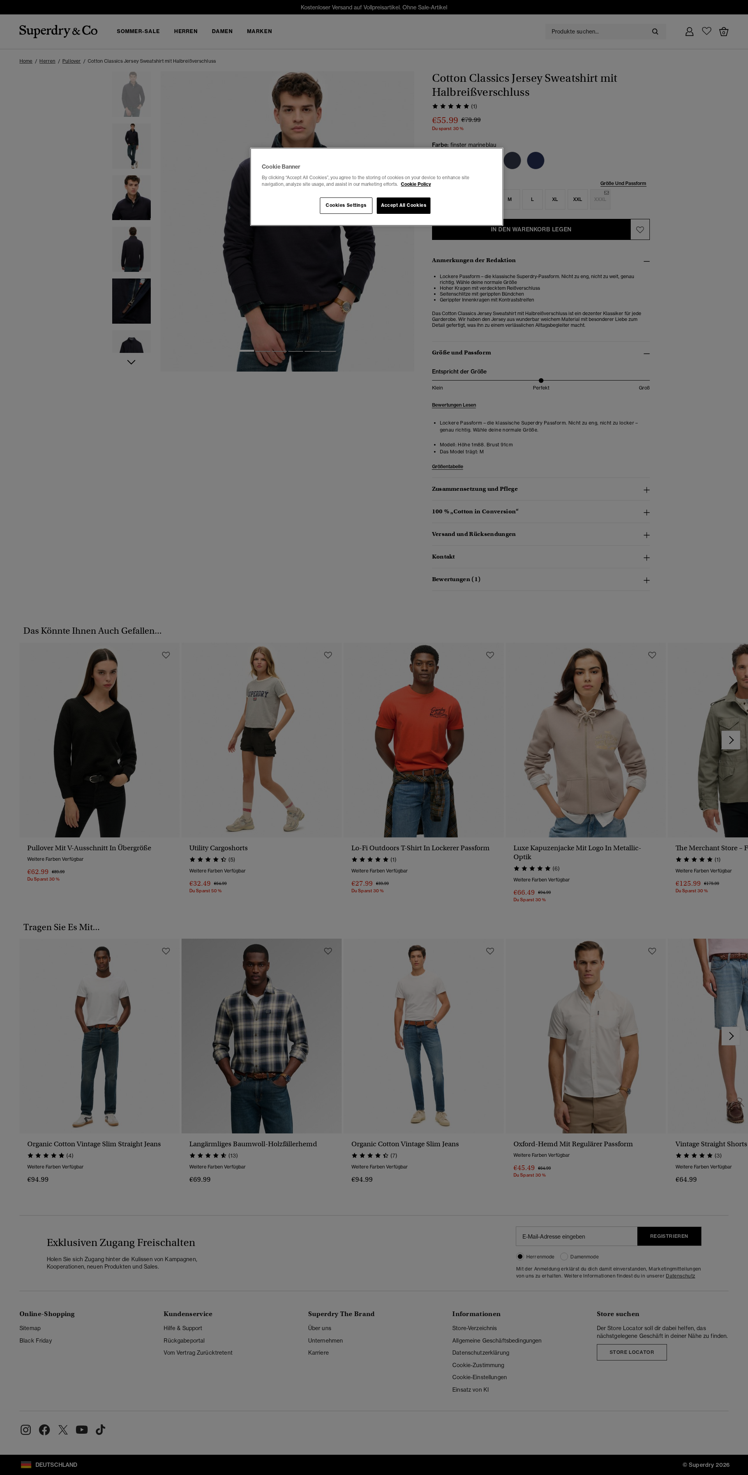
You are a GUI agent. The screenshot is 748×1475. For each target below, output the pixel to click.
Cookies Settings (346, 205)
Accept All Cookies (403, 205)
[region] (376, 187)
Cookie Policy (416, 184)
